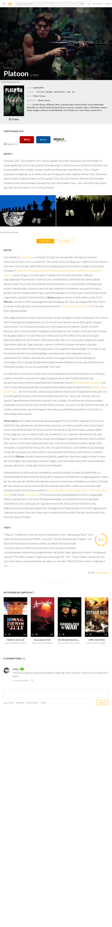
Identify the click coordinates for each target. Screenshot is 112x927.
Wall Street (84, 306)
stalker (15, 669)
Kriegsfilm (59, 92)
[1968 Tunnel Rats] (96, 614)
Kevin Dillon (32, 494)
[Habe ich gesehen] (5, 634)
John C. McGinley (91, 490)
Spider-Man (10, 391)
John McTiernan (84, 270)
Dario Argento (66, 270)
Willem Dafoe (98, 387)
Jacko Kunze (102, 572)
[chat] (89, 3)
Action (40, 92)
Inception (96, 382)
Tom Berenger (82, 382)
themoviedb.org (13, 82)
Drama (49, 92)
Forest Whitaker (56, 490)
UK (73, 92)
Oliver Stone (44, 100)
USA (68, 92)
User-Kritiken (65, 241)
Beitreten (98, 4)
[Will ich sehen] (9, 634)
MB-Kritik (45, 241)
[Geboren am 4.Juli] (15, 614)
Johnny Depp (73, 490)
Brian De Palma (48, 270)
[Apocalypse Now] (42, 614)
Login (108, 4)
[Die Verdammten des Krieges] (69, 614)
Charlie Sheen (69, 306)
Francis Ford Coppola (27, 270)
